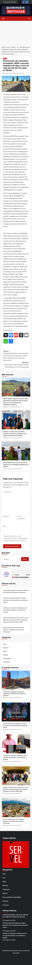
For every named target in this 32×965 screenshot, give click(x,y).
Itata (5, 394)
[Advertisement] (16, 32)
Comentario (7, 492)
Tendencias (6, 662)
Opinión (5, 655)
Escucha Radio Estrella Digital (11, 897)
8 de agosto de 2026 (14, 468)
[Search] (29, 18)
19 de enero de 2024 (16, 73)
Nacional (6, 648)
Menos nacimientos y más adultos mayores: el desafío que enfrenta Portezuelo (13, 630)
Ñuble (5, 58)
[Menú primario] (3, 18)
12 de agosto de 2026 (15, 437)
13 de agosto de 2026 (15, 406)
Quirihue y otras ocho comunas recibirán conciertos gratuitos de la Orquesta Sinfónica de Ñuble (15, 433)
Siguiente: (16, 365)
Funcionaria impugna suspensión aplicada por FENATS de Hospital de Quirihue (16, 591)
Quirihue (7, 73)
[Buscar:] (12, 559)
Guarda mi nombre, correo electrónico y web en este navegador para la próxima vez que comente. (16, 538)
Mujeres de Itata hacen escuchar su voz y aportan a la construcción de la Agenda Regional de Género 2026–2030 (16, 620)
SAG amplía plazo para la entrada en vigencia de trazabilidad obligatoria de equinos (16, 464)
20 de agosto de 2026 (15, 697)
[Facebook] (23, 2)
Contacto (5, 905)
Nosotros (5, 901)
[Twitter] (19, 2)
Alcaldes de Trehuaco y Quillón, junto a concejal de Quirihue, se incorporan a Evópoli (15, 610)
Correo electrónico (21, 517)
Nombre (6, 516)
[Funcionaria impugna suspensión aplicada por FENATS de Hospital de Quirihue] (16, 680)
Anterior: (16, 355)
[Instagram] (26, 2)
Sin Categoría (7, 658)
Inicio (4, 874)
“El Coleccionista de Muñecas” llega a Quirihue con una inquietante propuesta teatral (15, 600)
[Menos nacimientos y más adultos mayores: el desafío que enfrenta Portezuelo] (16, 807)
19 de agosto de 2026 (15, 761)
